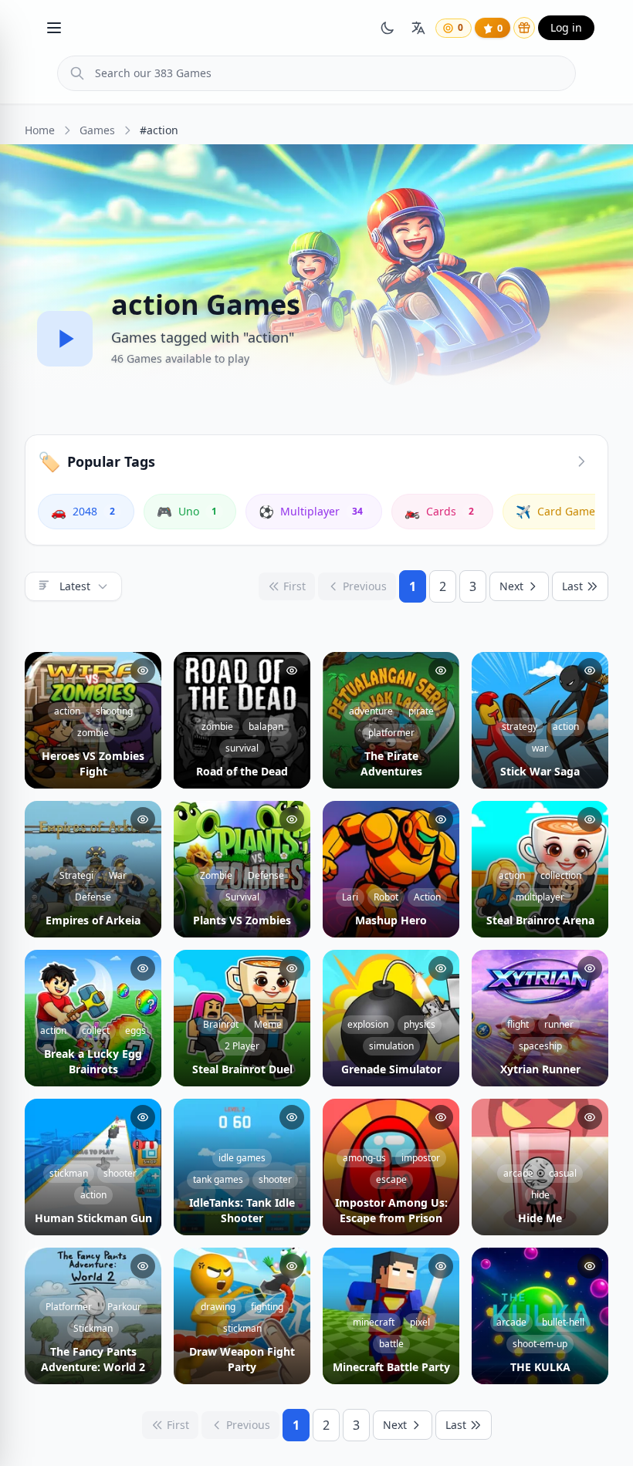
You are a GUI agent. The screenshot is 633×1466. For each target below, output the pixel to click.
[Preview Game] (142, 670)
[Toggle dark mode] (387, 28)
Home (40, 130)
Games (97, 130)
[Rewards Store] (524, 28)
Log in (566, 27)
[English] (418, 28)
